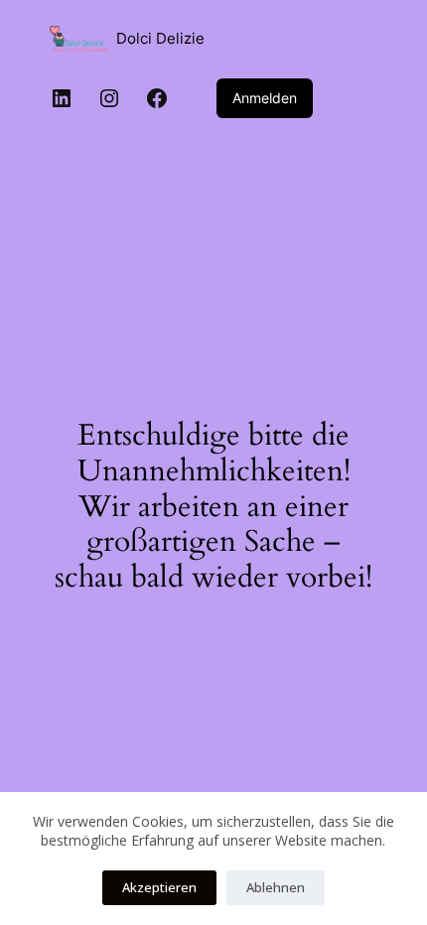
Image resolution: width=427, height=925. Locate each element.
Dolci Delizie (160, 39)
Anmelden (264, 97)
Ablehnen (275, 887)
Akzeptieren (159, 887)
